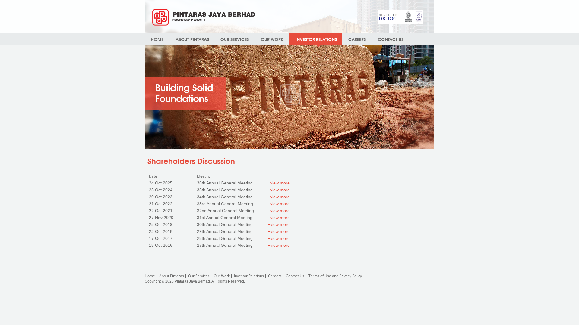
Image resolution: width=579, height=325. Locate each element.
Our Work (272, 39)
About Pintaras (171, 275)
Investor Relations (249, 275)
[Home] (203, 17)
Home (157, 39)
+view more (279, 183)
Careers (357, 39)
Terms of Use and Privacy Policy (335, 275)
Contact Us (390, 39)
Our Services (234, 39)
